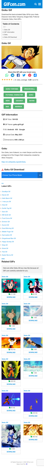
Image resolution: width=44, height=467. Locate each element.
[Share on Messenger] (36, 76)
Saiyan (31, 101)
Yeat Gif (4, 252)
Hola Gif (4, 205)
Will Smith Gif (6, 215)
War (7, 107)
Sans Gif (5, 212)
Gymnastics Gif (7, 235)
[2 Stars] (5, 80)
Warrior (18, 107)
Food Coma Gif (7, 218)
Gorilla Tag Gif (6, 208)
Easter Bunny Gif (7, 255)
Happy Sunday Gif (8, 242)
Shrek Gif (5, 248)
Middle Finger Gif (7, 232)
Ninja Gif (5, 245)
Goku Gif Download (10, 37)
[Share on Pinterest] (30, 76)
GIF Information (9, 32)
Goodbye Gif (6, 191)
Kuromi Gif (5, 225)
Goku (6, 34)
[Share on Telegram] (13, 76)
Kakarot (19, 101)
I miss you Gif (6, 201)
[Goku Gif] (22, 57)
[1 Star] (3, 80)
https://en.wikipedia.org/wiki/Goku (14, 162)
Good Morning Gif (8, 228)
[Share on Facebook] (19, 76)
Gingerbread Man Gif (9, 238)
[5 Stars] (12, 80)
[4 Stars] (9, 80)
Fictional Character (14, 95)
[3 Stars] (7, 80)
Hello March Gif (7, 198)
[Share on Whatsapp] (7, 76)
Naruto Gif (5, 195)
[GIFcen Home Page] (14, 4)
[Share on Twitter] (25, 76)
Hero (8, 101)
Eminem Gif (6, 222)
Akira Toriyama (12, 89)
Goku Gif (7, 29)
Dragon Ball (29, 89)
